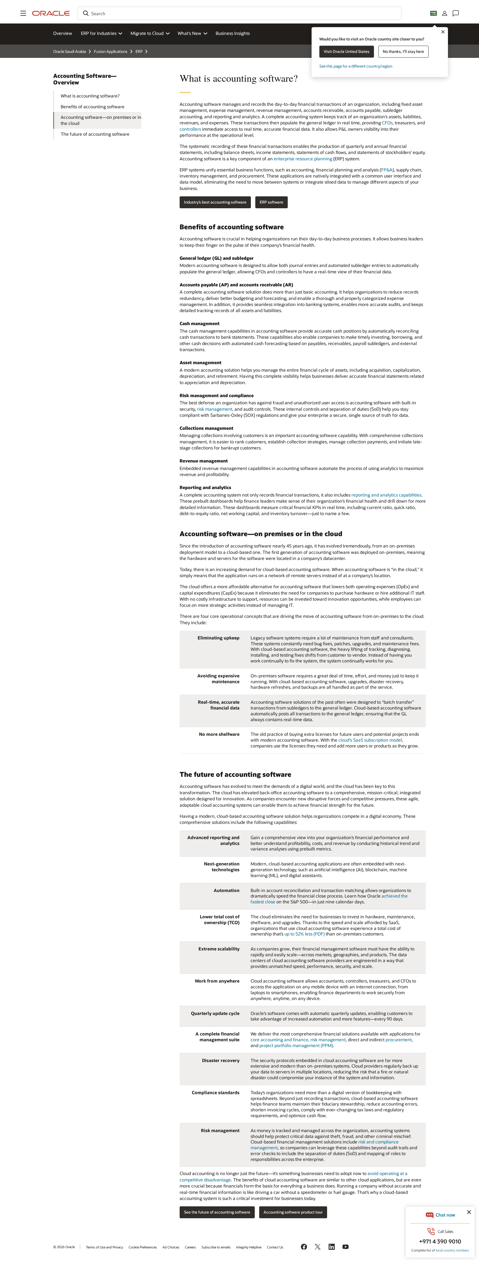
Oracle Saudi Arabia (69, 51)
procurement (399, 1039)
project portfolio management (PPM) (296, 1045)
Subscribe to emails (216, 1247)
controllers (190, 129)
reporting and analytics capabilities (386, 495)
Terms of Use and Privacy (104, 1247)
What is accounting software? (90, 96)
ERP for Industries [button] (98, 33)
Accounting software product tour (293, 1212)
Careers (190, 1247)
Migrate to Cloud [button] (147, 33)
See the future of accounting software (217, 1212)
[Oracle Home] (51, 13)
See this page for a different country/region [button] (355, 66)
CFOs (387, 122)
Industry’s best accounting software (215, 202)
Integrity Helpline (248, 1247)
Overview (62, 33)
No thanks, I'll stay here (403, 51)
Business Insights (233, 33)
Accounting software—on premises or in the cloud (101, 120)
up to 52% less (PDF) (304, 934)
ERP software (271, 202)
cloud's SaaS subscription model (370, 740)
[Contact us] (455, 13)
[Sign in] (444, 13)
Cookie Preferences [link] (143, 1247)
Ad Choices (170, 1247)
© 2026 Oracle (64, 1247)
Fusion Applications (111, 51)
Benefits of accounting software (92, 106)
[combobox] (239, 13)
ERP (139, 51)
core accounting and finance (279, 1039)
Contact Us (275, 1247)
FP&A (387, 170)
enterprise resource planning (303, 158)
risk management (214, 409)
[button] (23, 13)
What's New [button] (189, 33)
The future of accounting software (95, 134)
